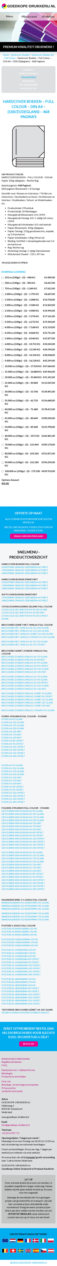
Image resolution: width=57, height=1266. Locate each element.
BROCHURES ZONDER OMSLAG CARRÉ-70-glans (27, 693)
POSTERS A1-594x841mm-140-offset (21, 968)
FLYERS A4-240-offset (13, 756)
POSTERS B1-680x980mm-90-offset (20, 991)
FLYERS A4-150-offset (13, 753)
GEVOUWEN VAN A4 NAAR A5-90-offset (23, 877)
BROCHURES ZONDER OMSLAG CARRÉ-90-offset (27, 696)
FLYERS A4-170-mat (12, 734)
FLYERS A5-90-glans (12, 765)
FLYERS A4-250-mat (12, 737)
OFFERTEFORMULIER (19, 1214)
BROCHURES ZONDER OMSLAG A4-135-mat (24, 672)
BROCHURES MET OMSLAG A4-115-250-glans (25, 628)
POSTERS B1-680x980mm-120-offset (21, 994)
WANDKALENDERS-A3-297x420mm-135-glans (25, 906)
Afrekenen (48, 16)
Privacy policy (9, 1088)
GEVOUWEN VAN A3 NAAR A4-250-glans (23, 820)
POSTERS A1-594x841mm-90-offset (20, 962)
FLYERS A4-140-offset (13, 750)
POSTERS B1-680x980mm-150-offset (21, 1000)
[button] (9, 16)
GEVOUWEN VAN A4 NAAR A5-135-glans (23, 855)
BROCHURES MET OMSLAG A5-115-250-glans (25, 631)
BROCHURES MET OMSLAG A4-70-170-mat (23, 644)
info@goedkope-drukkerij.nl (16, 1125)
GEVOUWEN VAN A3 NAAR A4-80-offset (23, 832)
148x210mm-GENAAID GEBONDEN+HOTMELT (25, 573)
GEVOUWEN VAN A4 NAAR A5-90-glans (22, 852)
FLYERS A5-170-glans (13, 771)
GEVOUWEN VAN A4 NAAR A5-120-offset (23, 880)
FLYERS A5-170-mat (12, 780)
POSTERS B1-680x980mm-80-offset (20, 988)
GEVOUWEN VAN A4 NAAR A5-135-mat (22, 864)
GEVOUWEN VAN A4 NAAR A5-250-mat (22, 870)
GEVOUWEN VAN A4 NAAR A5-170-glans (23, 858)
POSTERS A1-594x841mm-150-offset (21, 971)
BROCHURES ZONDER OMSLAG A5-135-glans (25, 685)
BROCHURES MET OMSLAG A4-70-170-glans (25, 641)
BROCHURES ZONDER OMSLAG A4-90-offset (25, 666)
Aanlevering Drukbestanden (16, 1058)
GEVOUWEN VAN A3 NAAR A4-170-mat (22, 826)
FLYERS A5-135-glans (13, 768)
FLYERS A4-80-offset (13, 740)
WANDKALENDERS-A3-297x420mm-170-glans (25, 916)
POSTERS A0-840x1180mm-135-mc (19, 928)
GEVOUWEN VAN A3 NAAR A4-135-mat (22, 823)
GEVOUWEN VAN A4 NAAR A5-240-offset (23, 889)
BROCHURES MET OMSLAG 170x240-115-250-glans (28, 637)
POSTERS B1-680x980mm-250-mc (19, 985)
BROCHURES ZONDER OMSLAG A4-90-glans (24, 662)
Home (6, 54)
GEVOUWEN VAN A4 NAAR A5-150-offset (23, 886)
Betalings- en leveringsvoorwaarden (20, 1084)
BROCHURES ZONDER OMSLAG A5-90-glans (24, 679)
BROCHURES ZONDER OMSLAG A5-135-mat (24, 689)
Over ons (6, 1081)
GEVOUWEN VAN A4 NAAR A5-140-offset (23, 883)
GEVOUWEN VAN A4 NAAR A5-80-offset (23, 873)
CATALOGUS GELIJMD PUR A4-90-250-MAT (23, 612)
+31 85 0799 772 (10, 1133)
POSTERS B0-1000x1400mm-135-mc (20, 939)
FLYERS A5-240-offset (13, 802)
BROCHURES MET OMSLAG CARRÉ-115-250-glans (27, 634)
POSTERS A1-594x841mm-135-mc (19, 950)
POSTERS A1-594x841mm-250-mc (19, 956)
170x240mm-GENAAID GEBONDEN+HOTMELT (25, 570)
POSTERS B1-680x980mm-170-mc (19, 982)
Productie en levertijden (14, 1076)
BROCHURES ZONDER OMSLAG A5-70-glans (24, 676)
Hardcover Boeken (20, 54)
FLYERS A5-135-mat (12, 777)
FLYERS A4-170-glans (13, 725)
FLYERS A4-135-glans (13, 722)
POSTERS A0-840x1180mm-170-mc (19, 931)
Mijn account (29, 16)
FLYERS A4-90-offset (13, 743)
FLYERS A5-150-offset (13, 799)
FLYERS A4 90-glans (12, 719)
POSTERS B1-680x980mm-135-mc (19, 979)
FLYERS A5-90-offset (13, 789)
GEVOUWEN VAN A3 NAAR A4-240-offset (23, 848)
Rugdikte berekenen (12, 1061)
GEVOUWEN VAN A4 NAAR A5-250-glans (23, 861)
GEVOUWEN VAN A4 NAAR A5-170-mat (22, 867)
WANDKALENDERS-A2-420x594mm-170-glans (25, 919)
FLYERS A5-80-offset (13, 786)
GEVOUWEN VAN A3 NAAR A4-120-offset (23, 838)
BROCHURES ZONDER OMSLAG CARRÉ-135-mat (26, 705)
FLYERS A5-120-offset (13, 792)
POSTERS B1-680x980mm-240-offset (21, 1003)
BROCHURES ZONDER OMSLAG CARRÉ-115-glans (27, 699)
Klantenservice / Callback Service (18, 1070)
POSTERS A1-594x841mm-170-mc (19, 953)
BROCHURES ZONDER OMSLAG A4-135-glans (25, 669)
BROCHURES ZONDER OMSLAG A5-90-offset (25, 682)
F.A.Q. (4, 1065)
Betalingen (7, 1073)
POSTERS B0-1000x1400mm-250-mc (20, 945)
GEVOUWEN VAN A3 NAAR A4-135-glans (23, 814)
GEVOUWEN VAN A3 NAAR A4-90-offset (23, 835)
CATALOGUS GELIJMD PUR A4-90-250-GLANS (24, 609)
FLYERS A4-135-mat (12, 731)
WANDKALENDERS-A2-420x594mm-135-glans (25, 909)
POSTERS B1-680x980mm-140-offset (21, 997)
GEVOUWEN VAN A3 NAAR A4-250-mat (22, 829)
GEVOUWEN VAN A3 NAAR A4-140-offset (23, 841)
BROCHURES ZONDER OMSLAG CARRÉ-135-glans (27, 702)
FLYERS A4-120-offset (13, 746)
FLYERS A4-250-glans (13, 728)
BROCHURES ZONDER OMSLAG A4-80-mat (23, 659)
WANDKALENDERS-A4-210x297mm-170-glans (25, 913)
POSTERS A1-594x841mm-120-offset (21, 965)
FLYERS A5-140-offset (13, 796)
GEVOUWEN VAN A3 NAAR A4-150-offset (23, 844)
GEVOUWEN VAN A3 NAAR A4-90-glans (22, 811)
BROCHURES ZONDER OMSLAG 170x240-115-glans (28, 710)
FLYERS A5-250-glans (13, 774)
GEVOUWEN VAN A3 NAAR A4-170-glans (23, 817)
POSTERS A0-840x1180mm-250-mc (19, 934)
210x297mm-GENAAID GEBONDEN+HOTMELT (25, 567)
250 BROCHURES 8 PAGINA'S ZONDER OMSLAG (25, 1012)
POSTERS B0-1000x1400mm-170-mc (20, 942)
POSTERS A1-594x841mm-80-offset (20, 959)
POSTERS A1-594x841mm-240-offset (21, 974)
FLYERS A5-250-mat (12, 783)
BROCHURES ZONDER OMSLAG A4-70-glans (24, 656)
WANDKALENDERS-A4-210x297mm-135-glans (25, 902)
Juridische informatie (12, 1091)
